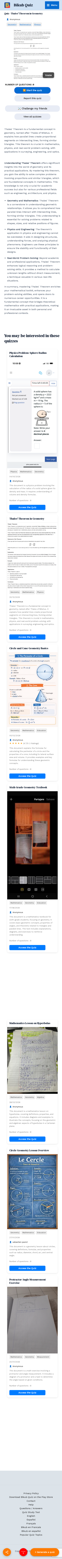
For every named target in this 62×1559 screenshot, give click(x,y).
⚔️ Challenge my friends (32, 108)
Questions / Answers (31, 1508)
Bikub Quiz (23, 5)
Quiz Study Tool (31, 1512)
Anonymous (15, 19)
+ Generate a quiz (45, 1552)
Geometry (12, 24)
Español (31, 1519)
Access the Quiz (27, 507)
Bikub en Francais (31, 1527)
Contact (31, 1501)
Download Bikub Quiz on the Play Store (31, 1497)
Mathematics (25, 24)
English (31, 1516)
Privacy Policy (31, 1493)
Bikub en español (31, 1531)
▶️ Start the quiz (32, 90)
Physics (37, 24)
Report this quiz (32, 98)
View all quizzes (32, 116)
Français (31, 1523)
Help (31, 1504)
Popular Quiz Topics (31, 1534)
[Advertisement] (31, 986)
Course (48, 75)
